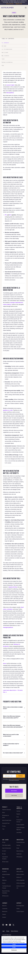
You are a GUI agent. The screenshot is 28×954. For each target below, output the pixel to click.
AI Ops (3, 842)
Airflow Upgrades (20, 880)
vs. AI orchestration (7, 49)
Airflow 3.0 (19, 877)
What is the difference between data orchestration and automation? (13, 726)
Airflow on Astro (20, 874)
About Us (4, 905)
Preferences (14, 950)
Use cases (4, 46)
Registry (18, 814)
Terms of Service (14, 931)
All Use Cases (5, 861)
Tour (3, 829)
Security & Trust (5, 823)
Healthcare (19, 853)
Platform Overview (6, 809)
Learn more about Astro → (10, 690)
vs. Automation (5, 42)
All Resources (5, 895)
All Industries (19, 856)
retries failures (7, 304)
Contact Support (20, 911)
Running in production (7, 62)
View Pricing (14, 795)
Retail (18, 848)
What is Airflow (20, 871)
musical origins (10, 85)
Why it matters (5, 55)
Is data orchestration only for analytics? (11, 744)
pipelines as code (8, 410)
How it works (5, 52)
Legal (3, 931)
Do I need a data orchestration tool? (13, 753)
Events (3, 883)
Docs (18, 816)
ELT (10, 215)
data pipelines (10, 92)
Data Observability (6, 845)
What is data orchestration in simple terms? (13, 707)
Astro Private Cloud (6, 820)
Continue (20, 775)
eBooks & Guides (6, 874)
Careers (4, 914)
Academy (4, 871)
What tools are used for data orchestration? (11, 735)
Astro (3, 812)
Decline (14, 947)
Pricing (3, 826)
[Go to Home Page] (13, 8)
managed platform (8, 627)
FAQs (3, 65)
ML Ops (4, 853)
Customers (4, 908)
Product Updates (20, 824)
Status (18, 908)
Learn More (19, 832)
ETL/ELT (4, 851)
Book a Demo (14, 790)
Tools (3, 59)
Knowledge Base (20, 905)
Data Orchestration (6, 848)
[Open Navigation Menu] (26, 8)
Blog (3, 877)
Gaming (18, 845)
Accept (14, 944)
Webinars (4, 880)
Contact (4, 917)
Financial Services (21, 842)
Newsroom (4, 911)
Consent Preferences (6, 934)
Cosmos (18, 811)
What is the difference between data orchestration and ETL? (11, 716)
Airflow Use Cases (21, 883)
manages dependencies (16, 302)
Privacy (7, 931)
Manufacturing (20, 851)
